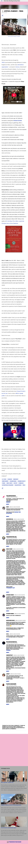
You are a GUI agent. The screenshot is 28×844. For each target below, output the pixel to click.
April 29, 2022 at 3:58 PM (19, 519)
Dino (7, 507)
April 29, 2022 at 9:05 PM (15, 634)
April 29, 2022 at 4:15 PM (12, 538)
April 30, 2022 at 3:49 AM (15, 674)
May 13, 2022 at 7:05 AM (11, 685)
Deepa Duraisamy (11, 684)
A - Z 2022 (4, 479)
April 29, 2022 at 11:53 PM (19, 655)
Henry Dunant (5, 481)
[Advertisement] (14, 750)
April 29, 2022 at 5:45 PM (18, 549)
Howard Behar (13, 481)
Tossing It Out (10, 588)
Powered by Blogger (14, 842)
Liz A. (7, 634)
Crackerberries (11, 496)
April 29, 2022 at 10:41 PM (12, 643)
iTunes (3, 483)
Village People (18, 485)
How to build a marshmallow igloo (8, 827)
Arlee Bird (9, 549)
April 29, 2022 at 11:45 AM (12, 497)
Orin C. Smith (9, 483)
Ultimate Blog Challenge (7, 485)
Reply (7, 504)
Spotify (15, 483)
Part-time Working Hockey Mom (12, 0)
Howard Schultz (21, 481)
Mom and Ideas (10, 620)
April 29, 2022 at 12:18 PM (14, 507)
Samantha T (9, 655)
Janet (8, 674)
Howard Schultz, (18, 120)
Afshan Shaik (10, 595)
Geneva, (18, 67)
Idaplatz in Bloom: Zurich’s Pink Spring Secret (11, 805)
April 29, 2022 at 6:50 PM (19, 595)
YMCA (3, 62)
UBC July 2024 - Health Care (7, 782)
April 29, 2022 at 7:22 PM (20, 620)
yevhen (8, 650)
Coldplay (10, 479)
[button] (2, 15)
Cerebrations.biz (11, 537)
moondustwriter (11, 642)
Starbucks (21, 483)
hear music (15, 479)
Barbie (8, 502)
